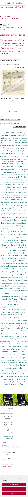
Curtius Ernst (12, 197)
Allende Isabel (13, 229)
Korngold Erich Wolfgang (9, 166)
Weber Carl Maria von (9, 226)
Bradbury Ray (6, 312)
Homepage (16, 18)
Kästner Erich (18, 235)
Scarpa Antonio (17, 187)
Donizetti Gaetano (12, 346)
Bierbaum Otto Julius (8, 373)
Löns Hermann (10, 344)
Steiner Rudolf (17, 238)
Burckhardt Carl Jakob (19, 336)
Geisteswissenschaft (13, 43)
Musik (14, 35)
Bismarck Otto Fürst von (20, 140)
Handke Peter (5, 248)
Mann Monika (21, 323)
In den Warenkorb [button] (13, 111)
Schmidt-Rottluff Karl (11, 200)
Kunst (22, 35)
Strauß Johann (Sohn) (14, 135)
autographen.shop (8, 438)
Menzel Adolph (20, 255)
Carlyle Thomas (12, 272)
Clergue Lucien (21, 223)
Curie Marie (9, 208)
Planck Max (13, 145)
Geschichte (5, 45)
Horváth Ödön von (9, 288)
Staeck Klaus (11, 358)
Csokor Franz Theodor (11, 215)
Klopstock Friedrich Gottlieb (14, 245)
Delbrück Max (19, 138)
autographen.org (8, 436)
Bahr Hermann (21, 309)
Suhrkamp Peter (8, 355)
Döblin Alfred (23, 229)
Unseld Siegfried (9, 323)
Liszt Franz (10, 379)
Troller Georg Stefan (7, 232)
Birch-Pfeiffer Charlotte (14, 133)
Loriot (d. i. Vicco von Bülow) (16, 161)
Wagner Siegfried (7, 143)
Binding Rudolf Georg (19, 163)
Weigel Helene (13, 151)
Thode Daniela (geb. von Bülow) (18, 174)
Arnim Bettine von (18, 382)
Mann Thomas (18, 153)
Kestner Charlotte (22, 258)
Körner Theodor (17, 169)
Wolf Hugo (13, 339)
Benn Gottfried (23, 302)
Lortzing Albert (19, 288)
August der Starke (18, 177)
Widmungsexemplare (11, 48)
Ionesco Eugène (8, 140)
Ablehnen (14, 489)
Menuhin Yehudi (9, 148)
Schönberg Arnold (21, 197)
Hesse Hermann (20, 142)
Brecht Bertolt (5, 362)
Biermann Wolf (4, 145)
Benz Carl (19, 240)
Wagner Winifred (11, 195)
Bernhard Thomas (20, 208)
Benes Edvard (24, 346)
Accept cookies (14, 484)
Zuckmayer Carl (10, 263)
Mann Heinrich (23, 202)
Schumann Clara (21, 250)
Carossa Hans (19, 379)
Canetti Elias (10, 235)
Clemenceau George (8, 371)
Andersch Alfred (19, 242)
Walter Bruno (12, 240)
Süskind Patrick (16, 286)
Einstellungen (14, 493)
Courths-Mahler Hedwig (7, 261)
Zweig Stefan (6, 325)
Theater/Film (19, 45)
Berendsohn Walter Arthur (9, 302)
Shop (4, 25)
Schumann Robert (5, 341)
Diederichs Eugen (13, 376)
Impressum (5, 463)
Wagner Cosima (6, 177)
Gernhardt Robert (22, 352)
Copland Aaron (5, 339)
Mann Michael (12, 320)
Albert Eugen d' (10, 138)
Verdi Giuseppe (13, 248)
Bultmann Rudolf (23, 145)
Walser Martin (4, 174)
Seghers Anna (7, 280)
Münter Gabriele (22, 215)
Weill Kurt (16, 315)
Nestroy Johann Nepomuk (12, 307)
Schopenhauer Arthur (18, 349)
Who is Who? (5, 16)
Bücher (3, 51)
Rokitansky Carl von (16, 296)
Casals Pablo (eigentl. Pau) (17, 328)
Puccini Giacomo (7, 180)
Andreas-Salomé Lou (9, 258)
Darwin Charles (17, 280)
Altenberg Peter (21, 151)
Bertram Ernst (8, 153)
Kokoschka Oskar (15, 384)
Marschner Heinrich (15, 362)
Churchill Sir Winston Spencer (14, 190)
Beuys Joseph (15, 312)
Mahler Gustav (6, 331)
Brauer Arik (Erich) (12, 291)
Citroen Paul (18, 232)
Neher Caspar (7, 349)
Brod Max (18, 261)
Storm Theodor (20, 172)
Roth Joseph (22, 248)
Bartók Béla (22, 274)
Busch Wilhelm (5, 159)
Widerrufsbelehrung (7, 464)
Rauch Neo (17, 355)
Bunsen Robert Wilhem (14, 283)
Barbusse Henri (6, 211)
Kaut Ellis (12, 304)
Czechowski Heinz (12, 360)
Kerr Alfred (23, 277)
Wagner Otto (7, 336)
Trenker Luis (24, 307)
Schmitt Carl (7, 269)
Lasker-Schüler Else (18, 331)
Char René (6, 205)
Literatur (4, 35)
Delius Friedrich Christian (16, 299)
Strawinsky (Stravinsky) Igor (11, 253)
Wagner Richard (21, 156)
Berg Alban (17, 266)
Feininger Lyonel (20, 371)
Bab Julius (9, 238)
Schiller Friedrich (16, 205)
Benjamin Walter (7, 315)
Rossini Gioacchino (9, 352)
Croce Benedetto (22, 360)
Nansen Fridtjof (9, 156)
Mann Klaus (16, 341)
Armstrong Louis (12, 275)
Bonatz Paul (4, 305)
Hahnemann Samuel (18, 211)
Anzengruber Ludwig (7, 382)
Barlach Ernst (22, 339)
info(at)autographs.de (7, 429)
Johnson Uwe (16, 269)
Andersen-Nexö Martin (16, 325)
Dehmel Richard (16, 333)
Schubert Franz (7, 164)
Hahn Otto (24, 266)
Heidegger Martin (16, 159)
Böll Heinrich (12, 223)
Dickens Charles (6, 277)
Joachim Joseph (9, 192)
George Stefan (23, 312)
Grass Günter (15, 277)
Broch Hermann (10, 309)
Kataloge (6, 18)
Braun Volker (8, 169)
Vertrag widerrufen (7, 466)
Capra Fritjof (14, 202)
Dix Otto (8, 286)
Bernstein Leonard (16, 184)
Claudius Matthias (9, 250)
